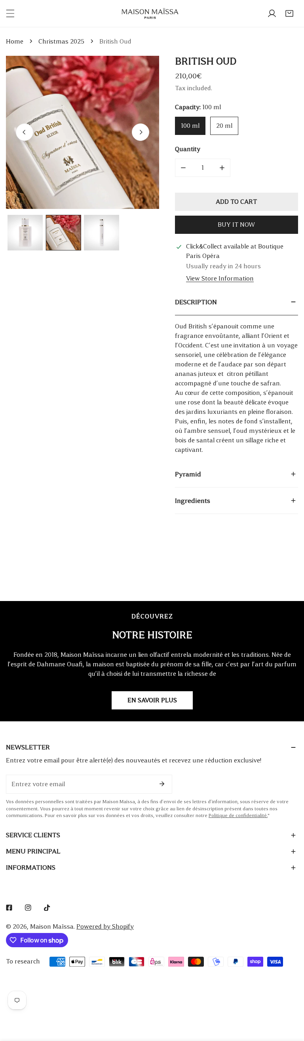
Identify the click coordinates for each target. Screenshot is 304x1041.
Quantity (187, 149)
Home (14, 41)
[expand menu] (10, 13)
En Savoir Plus (152, 700)
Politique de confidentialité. (238, 815)
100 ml (190, 126)
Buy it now (236, 225)
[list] (82, 132)
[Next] (140, 132)
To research (23, 961)
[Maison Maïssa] (150, 13)
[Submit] (161, 784)
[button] (289, 13)
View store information (220, 278)
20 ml (224, 126)
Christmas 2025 (61, 41)
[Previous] (24, 132)
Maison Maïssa (52, 926)
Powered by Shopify (105, 926)
